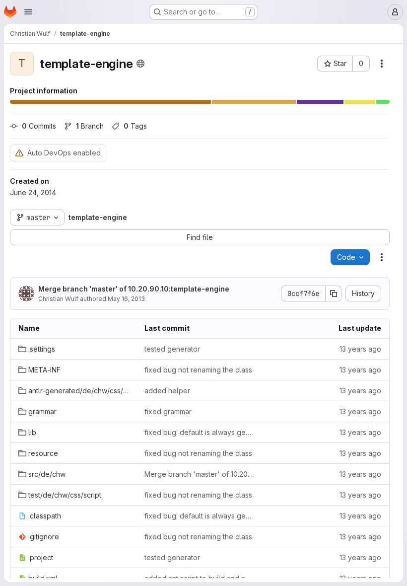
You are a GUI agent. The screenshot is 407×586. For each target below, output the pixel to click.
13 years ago (360, 349)
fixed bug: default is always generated (199, 432)
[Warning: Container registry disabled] (19, 152)
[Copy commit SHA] (333, 293)
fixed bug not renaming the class (198, 370)
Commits (39, 126)
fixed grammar (168, 411)
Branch (90, 126)
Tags (135, 126)
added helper (167, 390)
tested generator (172, 349)
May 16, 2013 (126, 298)
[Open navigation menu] (28, 12)
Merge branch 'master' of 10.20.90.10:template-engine (133, 289)
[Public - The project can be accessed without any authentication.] (140, 64)
